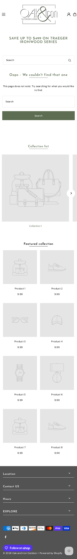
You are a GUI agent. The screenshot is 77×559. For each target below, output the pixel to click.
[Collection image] (35, 188)
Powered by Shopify (51, 553)
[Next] (71, 193)
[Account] (68, 14)
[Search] (69, 60)
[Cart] (74, 14)
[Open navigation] (9, 14)
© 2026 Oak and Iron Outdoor (20, 553)
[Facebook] (5, 537)
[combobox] (38, 60)
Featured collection (38, 244)
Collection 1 (35, 226)
